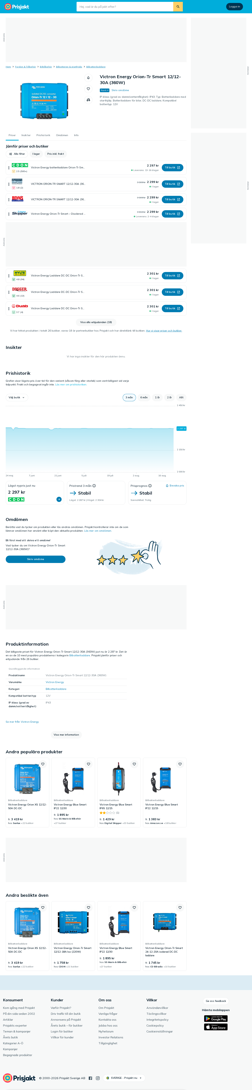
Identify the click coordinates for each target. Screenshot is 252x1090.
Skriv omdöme (120, 90)
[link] (27, 792)
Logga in (234, 6)
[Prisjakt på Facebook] (90, 1078)
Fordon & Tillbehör (25, 66)
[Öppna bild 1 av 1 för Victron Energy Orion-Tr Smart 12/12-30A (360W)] (45, 101)
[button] (88, 78)
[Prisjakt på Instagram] (98, 1078)
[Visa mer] (9, 167)
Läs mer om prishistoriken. (71, 384)
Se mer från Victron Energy (22, 721)
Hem (8, 66)
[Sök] (178, 6)
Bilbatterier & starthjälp (69, 66)
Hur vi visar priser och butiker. (164, 330)
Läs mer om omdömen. (98, 530)
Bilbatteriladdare (96, 66)
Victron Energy (55, 682)
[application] (96, 441)
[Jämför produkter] (88, 100)
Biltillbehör (46, 66)
